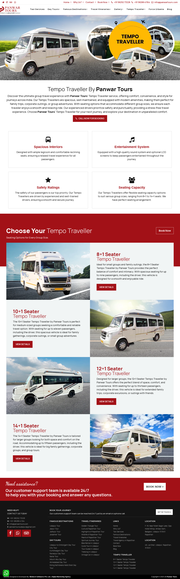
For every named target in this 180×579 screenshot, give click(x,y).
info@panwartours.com (166, 2)
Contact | (91, 2)
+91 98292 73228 (122, 2)
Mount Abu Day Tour (58, 559)
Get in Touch (164, 512)
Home (115, 526)
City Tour (53, 548)
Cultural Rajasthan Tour (91, 528)
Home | (68, 2)
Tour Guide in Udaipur (90, 549)
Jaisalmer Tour (55, 534)
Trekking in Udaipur (89, 552)
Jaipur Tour (54, 528)
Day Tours (53, 9)
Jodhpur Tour (55, 531)
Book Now (165, 230)
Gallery (118, 9)
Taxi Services (37, 9)
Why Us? (117, 528)
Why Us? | (78, 2)
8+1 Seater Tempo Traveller (124, 559)
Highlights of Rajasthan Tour (92, 531)
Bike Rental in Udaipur (90, 543)
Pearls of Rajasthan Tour (91, 537)
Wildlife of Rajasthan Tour (91, 534)
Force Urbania (156, 9)
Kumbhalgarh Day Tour (59, 550)
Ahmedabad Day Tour (58, 562)
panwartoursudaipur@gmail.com (22, 527)
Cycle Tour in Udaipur (90, 546)
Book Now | (104, 2)
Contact (116, 543)
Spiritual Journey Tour (90, 540)
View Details (106, 287)
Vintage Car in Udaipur (90, 554)
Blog (169, 9)
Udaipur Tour (55, 526)
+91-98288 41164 (17, 521)
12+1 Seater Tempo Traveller (124, 565)
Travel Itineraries (100, 9)
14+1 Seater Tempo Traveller (124, 568)
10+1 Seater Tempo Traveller (124, 562)
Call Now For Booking (90, 118)
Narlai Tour (54, 556)
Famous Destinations (74, 9)
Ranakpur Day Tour (57, 553)
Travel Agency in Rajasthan (124, 540)
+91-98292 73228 (17, 518)
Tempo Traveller (135, 9)
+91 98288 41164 (142, 2)
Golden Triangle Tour (89, 526)
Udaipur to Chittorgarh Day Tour (62, 545)
